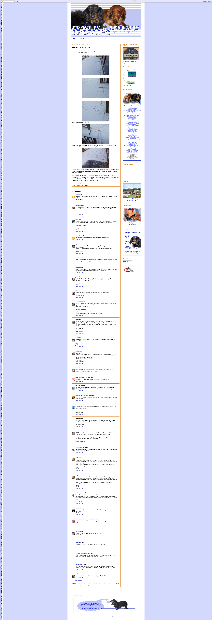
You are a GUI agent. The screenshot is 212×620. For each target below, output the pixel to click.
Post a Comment (78, 580)
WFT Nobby (78, 531)
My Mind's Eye (79, 244)
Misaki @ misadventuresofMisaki (83, 377)
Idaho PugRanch (79, 301)
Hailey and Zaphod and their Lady (83, 395)
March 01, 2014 (79, 201)
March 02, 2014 (79, 538)
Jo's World (78, 277)
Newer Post (74, 583)
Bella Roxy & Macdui (80, 431)
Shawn (77, 508)
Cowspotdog (78, 235)
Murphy (77, 319)
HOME (74, 39)
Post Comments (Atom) (83, 585)
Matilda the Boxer (79, 564)
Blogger (112, 616)
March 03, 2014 (79, 577)
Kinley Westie (78, 542)
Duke (77, 404)
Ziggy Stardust (79, 205)
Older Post (116, 583)
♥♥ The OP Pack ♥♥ (80, 493)
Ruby (77, 457)
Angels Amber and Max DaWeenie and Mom (85, 519)
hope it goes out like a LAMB (82, 185)
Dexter (77, 219)
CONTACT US (82, 39)
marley (77, 574)
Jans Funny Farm (79, 385)
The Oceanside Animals (81, 447)
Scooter (77, 337)
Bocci (77, 367)
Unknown (78, 194)
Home (95, 583)
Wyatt (77, 290)
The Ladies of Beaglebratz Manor (83, 553)
